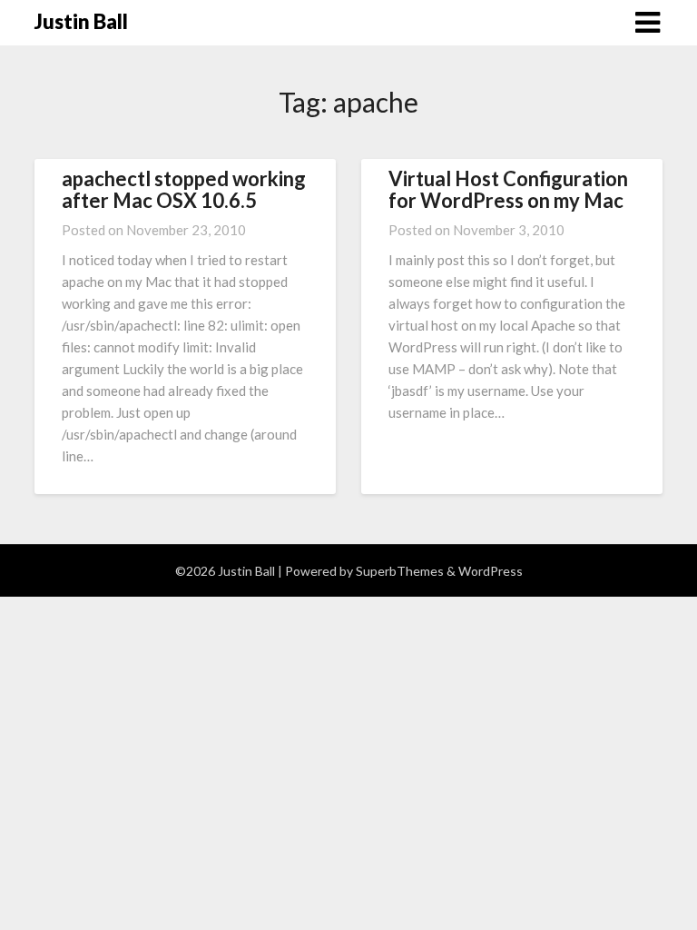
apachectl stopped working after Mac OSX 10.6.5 (184, 189)
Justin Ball (81, 21)
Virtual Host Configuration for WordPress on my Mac (508, 189)
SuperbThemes (400, 571)
